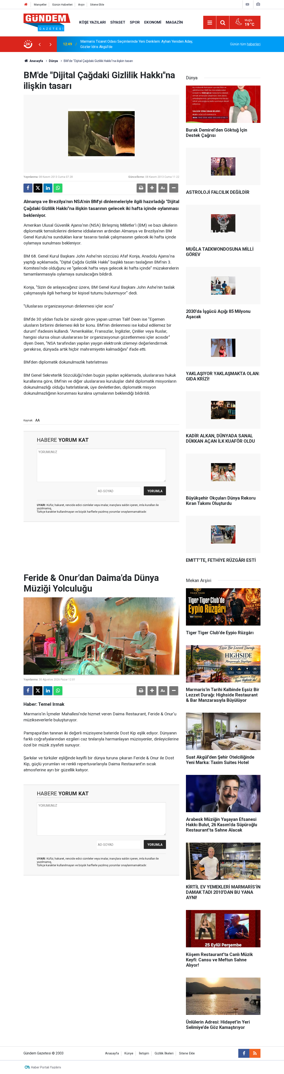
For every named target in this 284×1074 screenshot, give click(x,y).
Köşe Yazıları (92, 22)
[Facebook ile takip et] (243, 1053)
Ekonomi (152, 22)
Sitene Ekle (97, 4)
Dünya (53, 61)
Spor (135, 22)
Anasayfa (36, 61)
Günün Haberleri (62, 4)
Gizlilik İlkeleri (164, 1053)
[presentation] (39, 44)
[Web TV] (247, 4)
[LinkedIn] (47, 188)
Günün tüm (245, 44)
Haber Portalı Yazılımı (46, 1067)
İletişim (144, 1053)
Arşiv (81, 4)
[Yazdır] (141, 188)
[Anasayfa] (26, 4)
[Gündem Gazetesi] (47, 22)
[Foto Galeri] (258, 4)
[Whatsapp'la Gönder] (57, 188)
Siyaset (117, 22)
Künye (128, 1053)
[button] (152, 188)
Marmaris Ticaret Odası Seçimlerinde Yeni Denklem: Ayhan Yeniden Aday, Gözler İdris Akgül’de (136, 44)
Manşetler (40, 4)
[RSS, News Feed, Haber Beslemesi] (254, 1053)
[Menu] (210, 22)
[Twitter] (38, 188)
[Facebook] (28, 188)
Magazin (174, 22)
